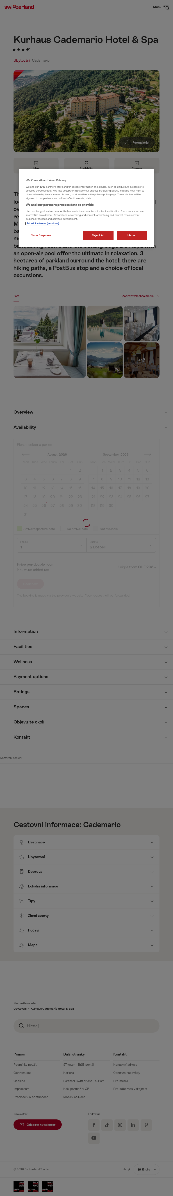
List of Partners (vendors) (42, 223)
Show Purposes (41, 235)
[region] (86, 208)
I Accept (132, 235)
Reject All (98, 235)
